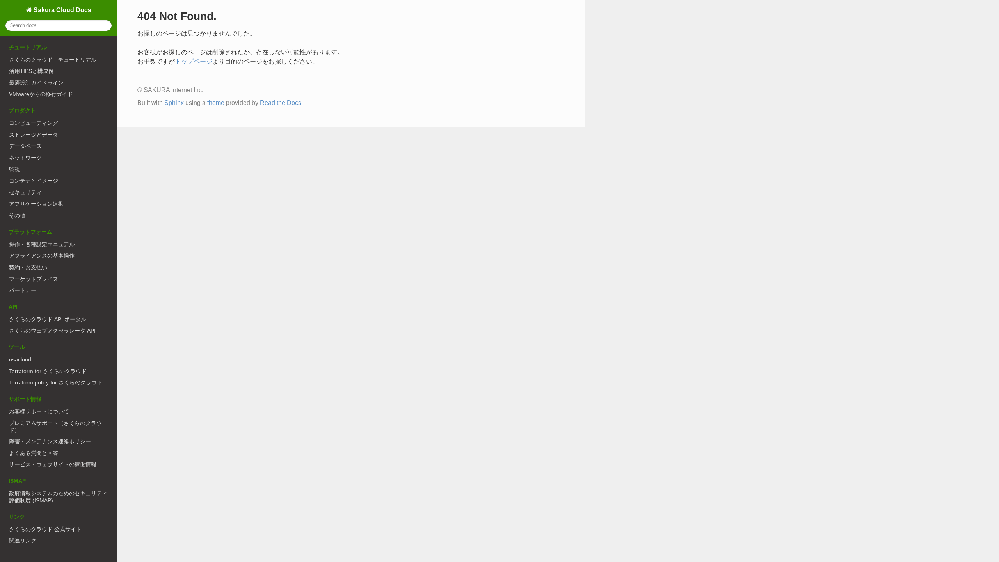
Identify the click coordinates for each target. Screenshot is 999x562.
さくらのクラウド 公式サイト (45, 529)
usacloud (20, 359)
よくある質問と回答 (33, 453)
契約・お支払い (28, 267)
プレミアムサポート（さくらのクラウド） (55, 426)
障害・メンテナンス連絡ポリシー (50, 441)
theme (215, 103)
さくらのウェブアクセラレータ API (52, 330)
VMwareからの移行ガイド (41, 94)
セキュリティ (25, 192)
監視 (14, 169)
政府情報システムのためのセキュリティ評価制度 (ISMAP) (58, 496)
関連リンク (22, 540)
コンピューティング (33, 123)
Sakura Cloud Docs (61, 10)
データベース (25, 146)
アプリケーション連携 (36, 204)
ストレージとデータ (33, 135)
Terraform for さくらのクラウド (48, 371)
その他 (17, 215)
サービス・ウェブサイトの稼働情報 (52, 464)
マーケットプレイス (33, 279)
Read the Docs (280, 103)
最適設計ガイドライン (36, 83)
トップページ (193, 61)
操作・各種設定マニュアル (42, 244)
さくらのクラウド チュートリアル (52, 60)
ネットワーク (25, 158)
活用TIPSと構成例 (31, 71)
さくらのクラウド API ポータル (47, 319)
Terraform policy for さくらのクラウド (55, 382)
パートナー (22, 290)
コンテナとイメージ (33, 181)
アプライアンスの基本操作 (42, 256)
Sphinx (174, 103)
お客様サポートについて (39, 411)
